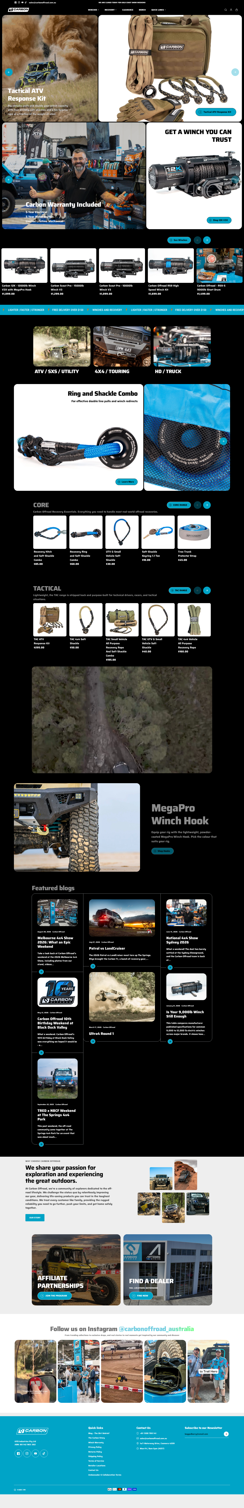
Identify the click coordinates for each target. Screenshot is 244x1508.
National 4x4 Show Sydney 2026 (182, 940)
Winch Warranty (96, 1442)
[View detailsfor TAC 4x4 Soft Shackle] (86, 619)
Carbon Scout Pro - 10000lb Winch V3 (116, 288)
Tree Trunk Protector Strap (187, 554)
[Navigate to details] (86, 362)
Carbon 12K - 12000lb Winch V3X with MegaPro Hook (19, 288)
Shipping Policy (95, 1456)
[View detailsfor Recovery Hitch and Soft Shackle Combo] (49, 532)
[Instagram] (19, 2)
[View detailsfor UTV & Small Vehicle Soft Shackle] (122, 532)
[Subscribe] (226, 1434)
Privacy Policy (94, 1447)
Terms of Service (96, 1460)
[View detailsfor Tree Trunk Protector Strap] (194, 532)
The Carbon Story (96, 1437)
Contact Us (93, 1470)
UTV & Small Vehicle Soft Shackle (113, 556)
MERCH (142, 9)
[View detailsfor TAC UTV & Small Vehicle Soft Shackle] (158, 619)
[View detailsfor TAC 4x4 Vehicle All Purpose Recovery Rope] (194, 619)
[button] (236, 10)
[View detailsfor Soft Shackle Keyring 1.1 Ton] (158, 532)
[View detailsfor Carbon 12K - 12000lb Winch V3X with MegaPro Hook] (24, 265)
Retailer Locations (96, 1465)
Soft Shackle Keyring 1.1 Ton (151, 554)
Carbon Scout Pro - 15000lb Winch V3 (67, 288)
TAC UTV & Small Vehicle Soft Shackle (152, 643)
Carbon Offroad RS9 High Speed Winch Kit (163, 288)
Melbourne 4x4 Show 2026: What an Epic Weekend (55, 942)
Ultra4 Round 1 (101, 1033)
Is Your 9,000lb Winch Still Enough (185, 1014)
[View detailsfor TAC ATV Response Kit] (49, 619)
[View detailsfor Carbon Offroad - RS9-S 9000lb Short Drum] (220, 265)
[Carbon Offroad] (18, 9)
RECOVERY (110, 9)
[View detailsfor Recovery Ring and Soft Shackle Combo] (86, 532)
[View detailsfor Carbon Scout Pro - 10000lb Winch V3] (122, 265)
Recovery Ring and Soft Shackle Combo (80, 556)
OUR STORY (34, 1217)
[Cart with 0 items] (236, 10)
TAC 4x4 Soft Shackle (78, 641)
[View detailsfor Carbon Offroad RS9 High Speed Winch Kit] (171, 265)
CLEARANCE (127, 9)
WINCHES (92, 9)
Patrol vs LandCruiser (107, 948)
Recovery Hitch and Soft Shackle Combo (44, 556)
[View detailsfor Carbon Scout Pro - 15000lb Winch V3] (73, 265)
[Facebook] (15, 2)
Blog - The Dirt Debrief (98, 1433)
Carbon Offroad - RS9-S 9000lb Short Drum (211, 288)
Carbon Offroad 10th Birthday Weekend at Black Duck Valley (55, 1023)
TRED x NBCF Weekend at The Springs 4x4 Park (56, 1115)
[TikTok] (26, 2)
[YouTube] (22, 2)
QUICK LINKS (157, 9)
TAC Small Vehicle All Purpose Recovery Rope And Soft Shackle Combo (116, 647)
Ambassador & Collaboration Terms (104, 1474)
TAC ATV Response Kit (42, 641)
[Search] (226, 10)
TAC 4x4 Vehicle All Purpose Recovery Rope (187, 643)
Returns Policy (95, 1451)
